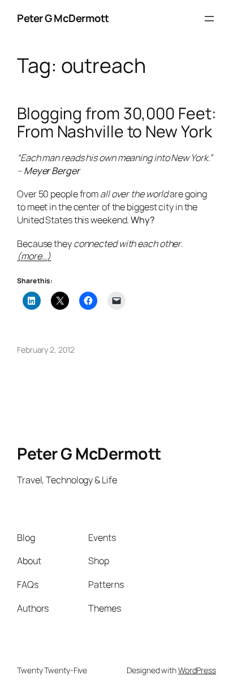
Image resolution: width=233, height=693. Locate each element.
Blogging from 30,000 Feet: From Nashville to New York (116, 123)
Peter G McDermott (63, 18)
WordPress (197, 670)
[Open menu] (209, 18)
